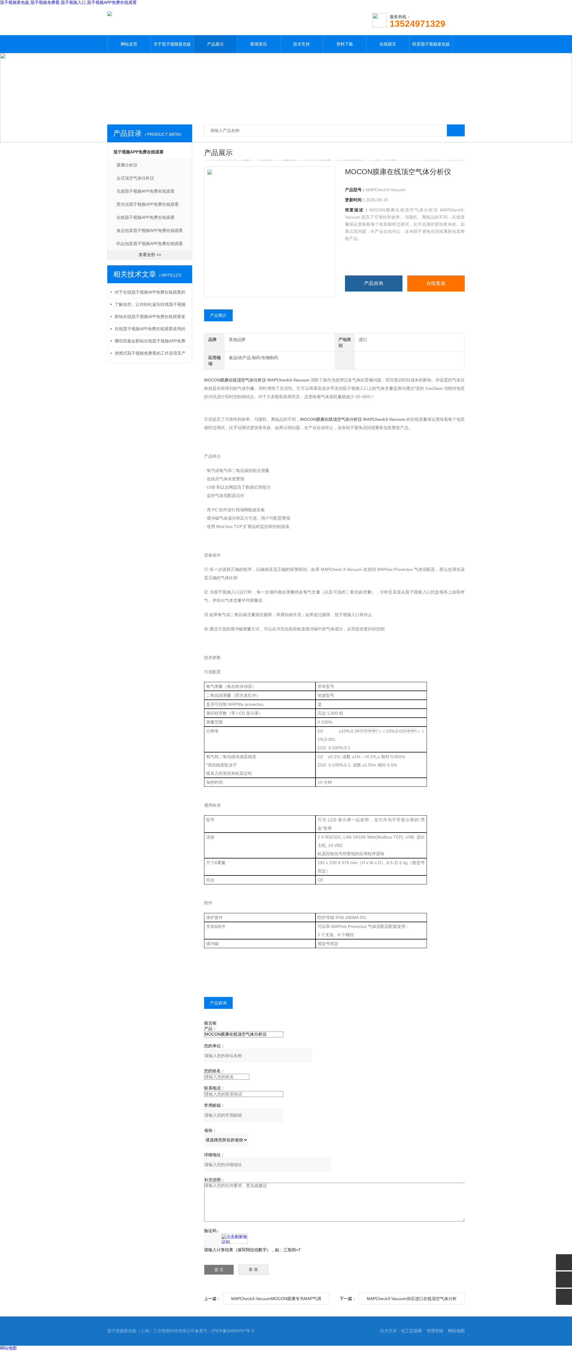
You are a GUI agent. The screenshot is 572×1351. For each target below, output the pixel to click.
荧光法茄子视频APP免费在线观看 (147, 204)
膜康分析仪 (126, 165)
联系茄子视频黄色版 (431, 44)
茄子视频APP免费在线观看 (139, 151)
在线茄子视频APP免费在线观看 (145, 217)
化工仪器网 (411, 1330)
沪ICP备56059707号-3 (233, 1330)
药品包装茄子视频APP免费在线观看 (149, 243)
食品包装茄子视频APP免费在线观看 (149, 230)
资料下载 (344, 44)
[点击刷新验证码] (234, 1239)
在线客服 (435, 283)
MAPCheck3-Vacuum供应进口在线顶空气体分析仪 (412, 1300)
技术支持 (301, 44)
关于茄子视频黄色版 (172, 44)
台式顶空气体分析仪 (135, 178)
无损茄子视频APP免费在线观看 (145, 191)
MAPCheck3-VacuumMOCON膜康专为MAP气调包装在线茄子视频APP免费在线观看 (276, 1300)
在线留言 (388, 44)
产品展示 (215, 44)
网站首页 (129, 44)
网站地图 (456, 1330)
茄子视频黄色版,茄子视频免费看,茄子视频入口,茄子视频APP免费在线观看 (68, 2)
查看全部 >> (150, 254)
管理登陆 (435, 1330)
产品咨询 (373, 283)
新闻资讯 (258, 44)
